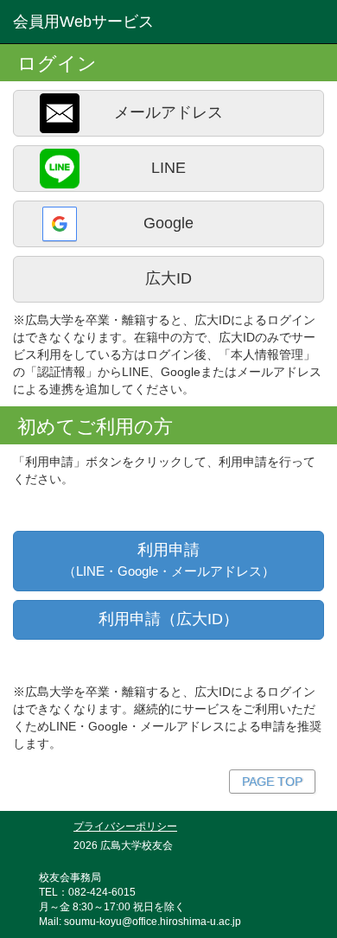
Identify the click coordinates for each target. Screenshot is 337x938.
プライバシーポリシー (125, 826)
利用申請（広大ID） (168, 619)
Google (168, 223)
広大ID (168, 278)
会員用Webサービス (83, 21)
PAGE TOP (272, 781)
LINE (168, 167)
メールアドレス (168, 112)
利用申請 (169, 559)
